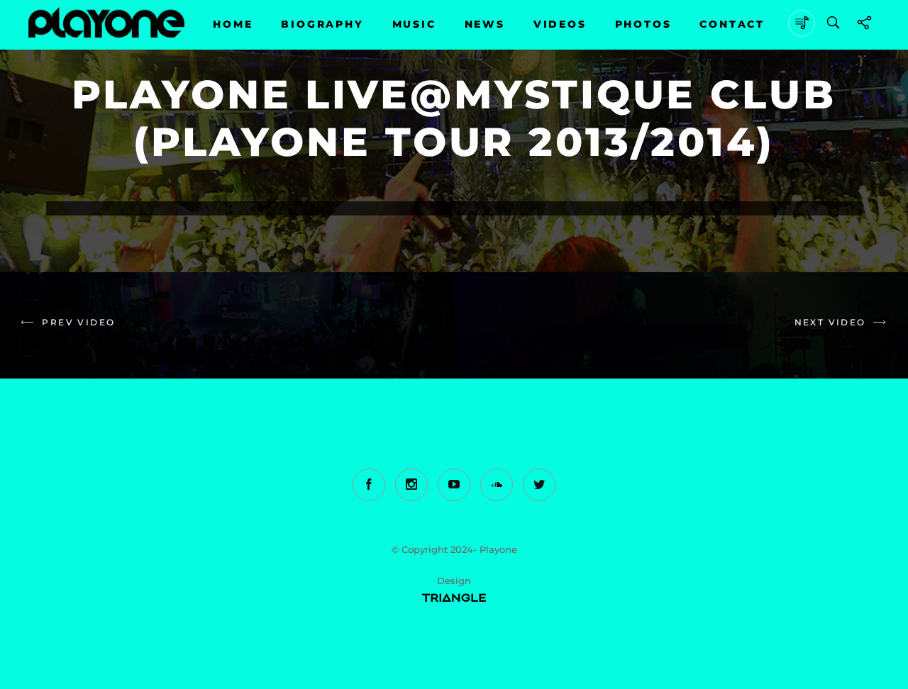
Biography (322, 24)
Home (233, 24)
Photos (643, 24)
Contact (732, 24)
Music (414, 24)
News (485, 24)
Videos (560, 24)
